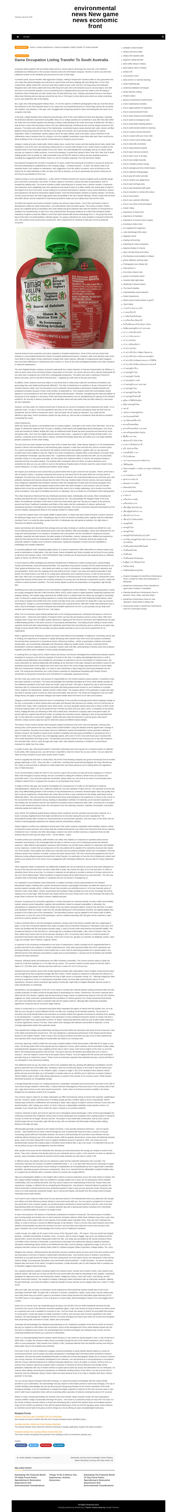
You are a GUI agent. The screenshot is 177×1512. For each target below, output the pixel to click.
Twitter (34, 1445)
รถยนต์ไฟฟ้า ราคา (130, 452)
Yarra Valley (128, 304)
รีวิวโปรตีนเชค (129, 456)
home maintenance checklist (134, 104)
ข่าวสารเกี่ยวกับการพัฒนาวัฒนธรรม (137, 352)
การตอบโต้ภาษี (129, 312)
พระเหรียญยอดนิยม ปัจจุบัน (134, 432)
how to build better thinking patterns (137, 124)
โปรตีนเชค (127, 554)
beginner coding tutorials (133, 60)
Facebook (21, 1445)
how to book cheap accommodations (138, 116)
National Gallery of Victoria (134, 248)
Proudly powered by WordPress (71, 1507)
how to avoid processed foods (135, 112)
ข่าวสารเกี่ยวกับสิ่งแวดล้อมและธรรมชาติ (139, 364)
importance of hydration (132, 216)
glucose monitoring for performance (137, 100)
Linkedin (59, 1445)
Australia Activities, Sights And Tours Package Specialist (38, 1424)
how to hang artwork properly (135, 148)
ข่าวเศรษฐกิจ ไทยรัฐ (131, 376)
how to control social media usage (137, 140)
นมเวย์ (125, 408)
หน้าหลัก (26, 37)
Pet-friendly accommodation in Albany (138, 256)
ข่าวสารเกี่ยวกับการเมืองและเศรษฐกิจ (138, 356)
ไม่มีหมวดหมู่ (128, 566)
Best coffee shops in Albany (134, 64)
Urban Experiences (22, 55)
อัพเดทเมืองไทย (129, 487)
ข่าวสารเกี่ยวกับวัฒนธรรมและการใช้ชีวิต (139, 360)
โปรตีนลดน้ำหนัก (130, 550)
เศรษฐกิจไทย (128, 531)
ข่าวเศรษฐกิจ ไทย (130, 372)
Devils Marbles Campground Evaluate (34, 1458)
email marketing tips (131, 84)
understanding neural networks (135, 292)
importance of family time (133, 212)
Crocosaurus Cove (130, 76)
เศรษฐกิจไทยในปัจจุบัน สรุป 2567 (136, 535)
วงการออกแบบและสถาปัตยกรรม (136, 460)
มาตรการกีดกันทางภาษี (132, 444)
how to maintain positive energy (136, 164)
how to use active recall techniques (137, 204)
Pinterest (46, 1445)
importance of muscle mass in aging (138, 220)
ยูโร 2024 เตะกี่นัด (130, 448)
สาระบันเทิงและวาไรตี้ (132, 475)
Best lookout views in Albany (134, 68)
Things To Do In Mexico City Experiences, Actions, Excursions (63, 1477)
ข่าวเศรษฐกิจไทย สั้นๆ (132, 392)
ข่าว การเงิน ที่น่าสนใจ (132, 332)
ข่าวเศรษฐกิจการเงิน (131, 380)
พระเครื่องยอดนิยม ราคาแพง (135, 428)
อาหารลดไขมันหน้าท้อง (132, 491)
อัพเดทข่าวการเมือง (131, 483)
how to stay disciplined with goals (136, 188)
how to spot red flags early (134, 184)
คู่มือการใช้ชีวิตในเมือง (132, 400)
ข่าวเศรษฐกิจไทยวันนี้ (132, 396)
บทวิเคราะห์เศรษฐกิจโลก (133, 412)
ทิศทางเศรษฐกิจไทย (131, 404)
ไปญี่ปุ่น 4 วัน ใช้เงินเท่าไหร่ (134, 562)
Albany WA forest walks (132, 52)
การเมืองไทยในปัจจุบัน (132, 316)
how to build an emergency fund (136, 120)
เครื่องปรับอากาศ (130, 503)
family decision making (132, 92)
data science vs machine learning (136, 80)
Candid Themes (112, 1507)
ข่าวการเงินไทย (129, 340)
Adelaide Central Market (133, 48)
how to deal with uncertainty (134, 144)
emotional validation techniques (136, 88)
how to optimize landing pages (135, 172)
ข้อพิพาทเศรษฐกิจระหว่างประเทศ (136, 328)
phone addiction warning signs (135, 260)
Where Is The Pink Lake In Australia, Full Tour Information (38, 1417)
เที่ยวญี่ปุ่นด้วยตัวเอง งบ (132, 511)
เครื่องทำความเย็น (130, 499)
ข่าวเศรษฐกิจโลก (130, 388)
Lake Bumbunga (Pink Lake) (134, 232)
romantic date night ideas (133, 280)
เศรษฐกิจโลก (128, 527)
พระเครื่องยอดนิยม (130, 424)
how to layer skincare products (135, 152)
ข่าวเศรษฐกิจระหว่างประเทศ (134, 384)
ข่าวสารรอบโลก (129, 348)
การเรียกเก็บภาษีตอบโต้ (132, 320)
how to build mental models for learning (139, 128)
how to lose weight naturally (134, 160)
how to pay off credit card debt (135, 176)
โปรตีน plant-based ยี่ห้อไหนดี (135, 546)
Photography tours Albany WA (135, 264)
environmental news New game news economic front (95, 17)
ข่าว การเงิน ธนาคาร (131, 336)
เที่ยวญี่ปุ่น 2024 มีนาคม (132, 507)
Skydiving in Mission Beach (134, 284)
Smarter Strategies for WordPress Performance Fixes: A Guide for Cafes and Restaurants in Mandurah (142, 579)
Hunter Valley (128, 208)
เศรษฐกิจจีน (128, 523)
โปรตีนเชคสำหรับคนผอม (133, 558)
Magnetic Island (129, 236)
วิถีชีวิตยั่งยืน (128, 464)
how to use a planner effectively (136, 200)
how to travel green (131, 196)
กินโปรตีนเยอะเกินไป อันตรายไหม (137, 324)
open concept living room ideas (136, 252)
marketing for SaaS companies (135, 244)
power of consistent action (134, 276)
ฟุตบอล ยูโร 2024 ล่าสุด (132, 440)
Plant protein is (129, 268)
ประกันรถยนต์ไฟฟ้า (131, 416)
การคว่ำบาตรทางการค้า (133, 308)
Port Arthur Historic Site (132, 272)
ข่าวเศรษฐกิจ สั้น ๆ (130, 368)
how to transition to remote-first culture (139, 192)
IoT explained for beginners (134, 228)
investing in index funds (132, 224)
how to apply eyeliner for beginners (137, 108)
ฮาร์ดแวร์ (127, 495)
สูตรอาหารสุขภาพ (130, 479)
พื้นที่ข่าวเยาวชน (129, 436)
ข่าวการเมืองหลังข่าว (131, 344)
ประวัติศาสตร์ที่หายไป (132, 420)
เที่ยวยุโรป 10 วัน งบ (131, 515)
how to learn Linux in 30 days (135, 156)
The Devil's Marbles (131, 288)
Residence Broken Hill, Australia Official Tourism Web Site (38, 1432)
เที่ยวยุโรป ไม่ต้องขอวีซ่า (133, 519)
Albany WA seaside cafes (133, 56)
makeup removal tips (131, 240)
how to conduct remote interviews (137, 132)
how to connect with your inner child (137, 136)
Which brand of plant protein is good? (138, 300)
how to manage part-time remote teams (139, 168)
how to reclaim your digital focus (136, 180)
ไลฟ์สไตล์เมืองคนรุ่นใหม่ (133, 570)
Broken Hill (127, 72)
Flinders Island (129, 96)
